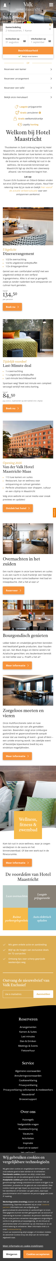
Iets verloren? (28, 1152)
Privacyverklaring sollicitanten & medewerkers (28, 1089)
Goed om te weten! (28, 1147)
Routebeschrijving (28, 1128)
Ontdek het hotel (16, 508)
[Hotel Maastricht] (28, 7)
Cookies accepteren (37, 1254)
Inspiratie (28, 1143)
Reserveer (12, 590)
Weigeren (11, 1254)
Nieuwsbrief (28, 1094)
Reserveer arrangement (16, 78)
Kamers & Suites (28, 1031)
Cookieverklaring (14, 1229)
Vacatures (28, 1133)
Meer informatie (16, 665)
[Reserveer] (28, 538)
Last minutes (28, 1036)
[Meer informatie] (28, 615)
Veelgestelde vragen (28, 1124)
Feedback (54, 512)
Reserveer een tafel (14, 87)
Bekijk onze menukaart (16, 97)
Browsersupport (28, 1099)
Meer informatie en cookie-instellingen (23, 1245)
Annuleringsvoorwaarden (28, 1075)
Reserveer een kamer (15, 69)
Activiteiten (28, 1138)
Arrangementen (28, 1027)
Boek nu (11, 306)
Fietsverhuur (28, 1050)
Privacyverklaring (28, 1085)
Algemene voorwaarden (28, 1070)
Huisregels (28, 1119)
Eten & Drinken (28, 1041)
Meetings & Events (28, 1045)
